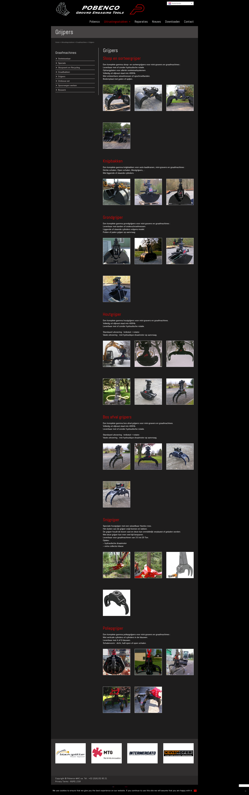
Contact (189, 21)
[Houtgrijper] (116, 354)
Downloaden (172, 21)
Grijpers (61, 76)
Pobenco (94, 21)
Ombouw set (64, 81)
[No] (245, 791)
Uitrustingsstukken (116, 21)
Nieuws (156, 21)
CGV (79, 781)
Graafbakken (64, 72)
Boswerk (62, 90)
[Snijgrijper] (116, 565)
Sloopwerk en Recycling (69, 67)
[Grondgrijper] (116, 251)
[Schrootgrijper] (116, 662)
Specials (62, 63)
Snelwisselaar (64, 58)
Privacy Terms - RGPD (65, 781)
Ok (195, 791)
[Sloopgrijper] (116, 98)
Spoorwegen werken (67, 85)
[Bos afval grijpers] (116, 456)
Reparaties (141, 21)
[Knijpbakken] (116, 192)
